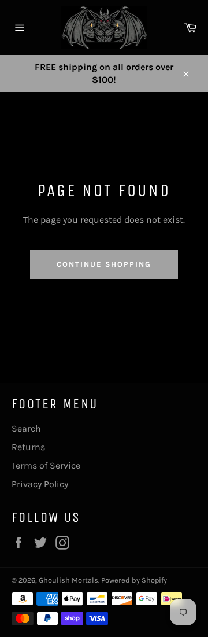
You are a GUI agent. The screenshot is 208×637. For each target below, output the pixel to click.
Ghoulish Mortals (68, 580)
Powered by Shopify (134, 580)
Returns (28, 446)
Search (26, 428)
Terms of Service (46, 465)
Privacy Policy (40, 483)
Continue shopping (104, 264)
